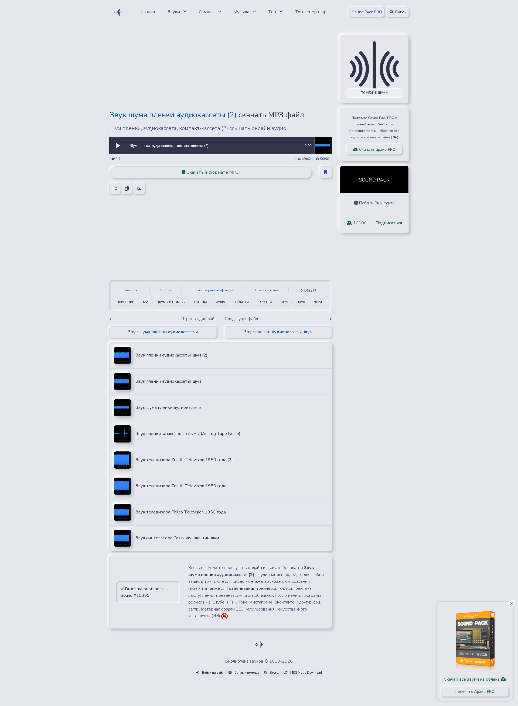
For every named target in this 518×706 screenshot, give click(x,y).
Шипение (126, 302)
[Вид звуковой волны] (148, 592)
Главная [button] (131, 290)
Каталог (165, 290)
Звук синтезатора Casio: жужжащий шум (177, 538)
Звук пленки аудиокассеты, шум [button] (278, 332)
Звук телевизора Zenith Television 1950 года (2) (184, 460)
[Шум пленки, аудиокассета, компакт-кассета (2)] (323, 145)
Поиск (400, 12)
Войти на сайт (212, 673)
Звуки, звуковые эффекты (213, 290)
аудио (221, 302)
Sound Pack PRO (367, 12)
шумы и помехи (172, 302)
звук (301, 302)
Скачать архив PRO (377, 149)
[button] (118, 145)
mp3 (146, 302)
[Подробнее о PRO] (475, 639)
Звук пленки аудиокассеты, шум (168, 381)
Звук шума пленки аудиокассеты (168, 407)
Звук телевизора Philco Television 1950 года (180, 512)
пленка (200, 302)
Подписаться (389, 223)
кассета (265, 302)
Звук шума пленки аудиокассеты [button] (163, 332)
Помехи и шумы (267, 290)
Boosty (274, 673)
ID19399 (309, 291)
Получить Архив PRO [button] (475, 691)
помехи (242, 302)
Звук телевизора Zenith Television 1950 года (180, 486)
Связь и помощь (246, 673)
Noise (318, 302)
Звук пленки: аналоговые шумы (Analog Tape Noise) (187, 434)
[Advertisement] (220, 68)
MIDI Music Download (305, 673)
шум (284, 302)
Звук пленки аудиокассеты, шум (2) (171, 355)
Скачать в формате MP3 (212, 172)
